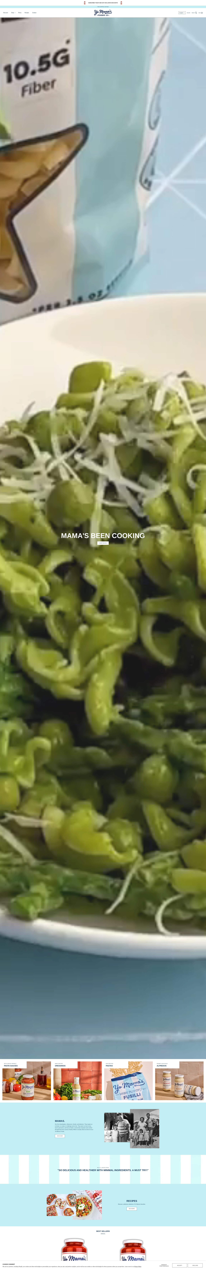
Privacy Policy (137, 1266)
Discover (5, 12)
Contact (34, 12)
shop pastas (103, 543)
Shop (12, 12)
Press (19, 12)
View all (103, 1233)
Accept (179, 1265)
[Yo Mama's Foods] (103, 13)
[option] (103, 1169)
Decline (195, 1265)
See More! (132, 1208)
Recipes (27, 12)
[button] (182, 12)
